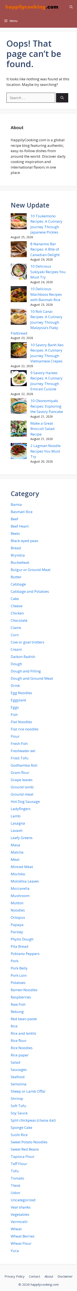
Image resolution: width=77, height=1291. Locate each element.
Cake (15, 598)
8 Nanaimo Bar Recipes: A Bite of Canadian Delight (45, 249)
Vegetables (20, 1214)
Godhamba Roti (24, 765)
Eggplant (18, 700)
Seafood (18, 1076)
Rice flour (19, 1040)
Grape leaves (22, 779)
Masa (15, 844)
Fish (14, 714)
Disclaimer (65, 1276)
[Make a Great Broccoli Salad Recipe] (19, 429)
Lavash (16, 830)
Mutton (17, 902)
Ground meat (22, 794)
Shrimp (17, 1098)
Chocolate (19, 620)
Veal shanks (21, 1207)
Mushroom (20, 895)
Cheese (16, 605)
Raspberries (21, 997)
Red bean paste (24, 1018)
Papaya (17, 924)
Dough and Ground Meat (32, 678)
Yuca (15, 1250)
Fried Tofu (19, 758)
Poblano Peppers (25, 953)
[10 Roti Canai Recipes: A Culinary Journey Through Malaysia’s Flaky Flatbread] (19, 317)
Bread (16, 547)
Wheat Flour (21, 1243)
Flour (15, 736)
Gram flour (20, 772)
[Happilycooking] (31, 7)
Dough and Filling (26, 671)
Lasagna (18, 823)
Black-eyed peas (24, 540)
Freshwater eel (23, 750)
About (48, 1276)
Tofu (15, 1170)
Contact (34, 1276)
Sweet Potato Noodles (29, 1142)
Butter (16, 576)
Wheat (16, 1228)
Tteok (15, 1185)
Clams (16, 627)
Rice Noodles (22, 1047)
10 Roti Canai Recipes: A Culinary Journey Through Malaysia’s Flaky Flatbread (36, 322)
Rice (14, 1026)
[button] (71, 7)
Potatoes (18, 982)
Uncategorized (23, 1199)
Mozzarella (20, 888)
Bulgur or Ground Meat (30, 569)
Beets (15, 533)
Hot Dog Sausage (25, 801)
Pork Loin (19, 975)
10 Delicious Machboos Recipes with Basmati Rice (46, 294)
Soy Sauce (19, 1113)
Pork (14, 960)
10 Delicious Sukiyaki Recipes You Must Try (48, 272)
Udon (15, 1192)
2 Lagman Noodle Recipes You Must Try (45, 451)
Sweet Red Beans (25, 1149)
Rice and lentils (23, 1033)
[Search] (62, 98)
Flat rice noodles (24, 729)
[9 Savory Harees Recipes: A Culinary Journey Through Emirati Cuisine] (19, 379)
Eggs (15, 707)
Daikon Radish (23, 656)
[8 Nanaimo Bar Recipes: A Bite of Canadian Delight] (19, 250)
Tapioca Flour (22, 1156)
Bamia (16, 504)
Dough (16, 663)
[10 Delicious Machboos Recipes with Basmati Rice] (19, 295)
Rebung (17, 1011)
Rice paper (20, 1055)
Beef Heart (20, 526)
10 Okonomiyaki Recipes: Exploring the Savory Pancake (46, 406)
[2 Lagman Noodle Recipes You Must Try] (19, 451)
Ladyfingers (21, 808)
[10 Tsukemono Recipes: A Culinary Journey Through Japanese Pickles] (19, 222)
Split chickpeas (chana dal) (33, 1120)
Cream (16, 649)
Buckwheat (20, 562)
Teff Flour (19, 1163)
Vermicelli (19, 1221)
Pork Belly (19, 968)
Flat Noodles (21, 721)
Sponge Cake (21, 1127)
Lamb (16, 816)
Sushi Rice (19, 1134)
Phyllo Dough (22, 939)
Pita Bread (19, 946)
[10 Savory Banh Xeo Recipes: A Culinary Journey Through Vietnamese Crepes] (19, 351)
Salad (15, 1062)
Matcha (17, 852)
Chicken (17, 613)
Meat (15, 859)
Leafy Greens (22, 837)
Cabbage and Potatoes (30, 591)
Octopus (18, 917)
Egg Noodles (21, 692)
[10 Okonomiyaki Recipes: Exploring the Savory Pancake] (19, 406)
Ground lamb (22, 787)
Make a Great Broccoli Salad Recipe (42, 429)
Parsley (17, 931)
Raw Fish (18, 1004)
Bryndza (18, 555)
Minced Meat (22, 866)
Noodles (18, 910)
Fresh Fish (19, 743)
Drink (15, 685)
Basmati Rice (22, 511)
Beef (14, 518)
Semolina (19, 1084)
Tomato (17, 1178)
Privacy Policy (14, 1276)
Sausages (19, 1069)
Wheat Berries (22, 1236)
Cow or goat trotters (27, 642)
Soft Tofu (18, 1105)
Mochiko (18, 873)
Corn (15, 634)
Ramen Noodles (24, 989)
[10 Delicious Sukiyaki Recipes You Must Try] (19, 272)
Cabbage (18, 584)
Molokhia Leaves (25, 881)
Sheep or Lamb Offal (28, 1091)
